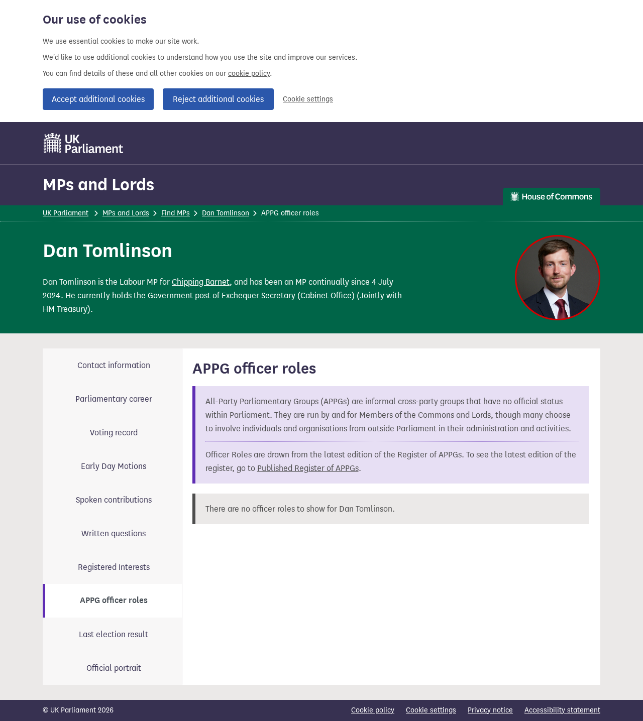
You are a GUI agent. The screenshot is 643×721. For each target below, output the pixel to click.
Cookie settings (308, 99)
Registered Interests (114, 567)
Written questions (113, 533)
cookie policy (249, 73)
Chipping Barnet (201, 282)
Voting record (114, 432)
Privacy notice (490, 710)
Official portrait (113, 668)
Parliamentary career (113, 399)
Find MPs (175, 213)
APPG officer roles (114, 600)
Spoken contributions (114, 500)
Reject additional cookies (218, 99)
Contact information (113, 365)
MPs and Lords (98, 184)
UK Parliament (65, 213)
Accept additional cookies (98, 99)
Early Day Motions (113, 466)
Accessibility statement (562, 710)
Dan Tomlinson (225, 213)
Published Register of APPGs (308, 468)
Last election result (113, 634)
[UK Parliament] (84, 143)
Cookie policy (372, 710)
